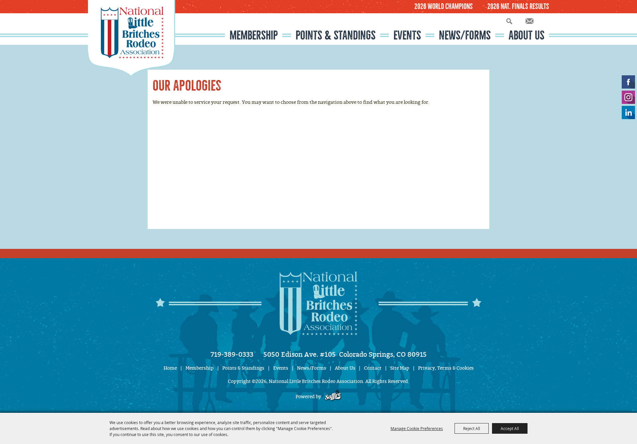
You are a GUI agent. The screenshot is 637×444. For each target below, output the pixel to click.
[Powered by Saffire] (333, 397)
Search (509, 21)
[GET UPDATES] (529, 21)
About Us (526, 35)
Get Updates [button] (529, 21)
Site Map (399, 368)
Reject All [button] (471, 428)
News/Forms (465, 35)
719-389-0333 (232, 354)
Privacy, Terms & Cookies (446, 368)
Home (170, 368)
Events (407, 35)
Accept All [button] (510, 428)
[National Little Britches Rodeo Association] (131, 38)
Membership (254, 35)
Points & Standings (336, 35)
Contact (373, 368)
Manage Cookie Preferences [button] (416, 428)
